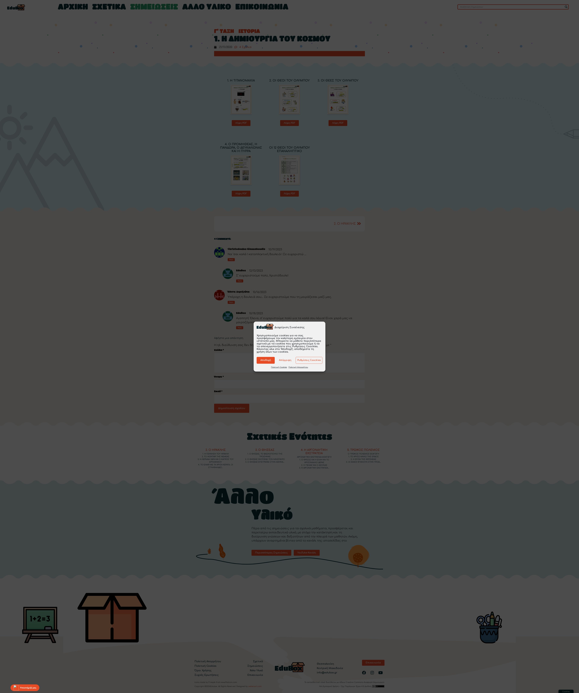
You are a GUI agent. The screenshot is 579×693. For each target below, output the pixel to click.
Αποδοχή (265, 360)
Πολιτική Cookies (279, 367)
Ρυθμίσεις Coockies (309, 360)
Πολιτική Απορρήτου (298, 367)
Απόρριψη (285, 360)
